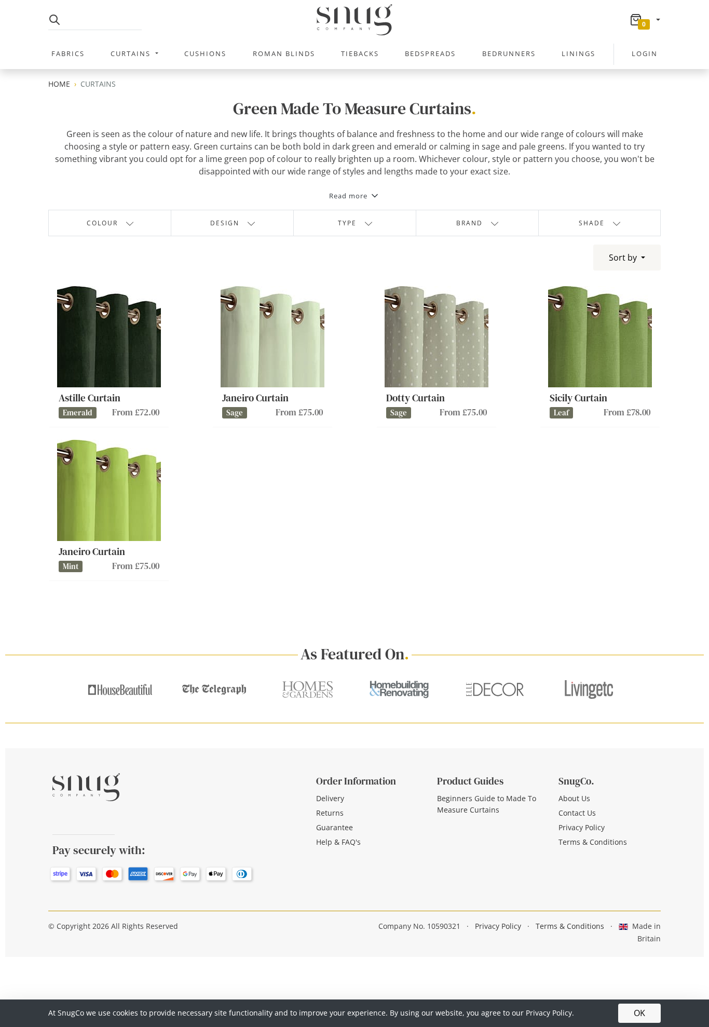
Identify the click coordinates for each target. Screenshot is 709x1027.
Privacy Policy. (550, 1013)
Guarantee (334, 827)
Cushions (205, 53)
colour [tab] (102, 223)
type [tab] (347, 223)
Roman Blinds (284, 53)
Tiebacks (360, 53)
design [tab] (224, 223)
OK (639, 1013)
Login (645, 53)
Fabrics (68, 53)
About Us (574, 798)
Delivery (330, 798)
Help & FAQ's (338, 842)
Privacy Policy (581, 827)
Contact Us (577, 813)
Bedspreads (430, 53)
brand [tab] (469, 223)
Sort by (624, 257)
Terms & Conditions (592, 842)
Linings (578, 53)
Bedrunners (509, 53)
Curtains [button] (132, 53)
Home (59, 84)
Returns (330, 813)
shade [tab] (592, 223)
